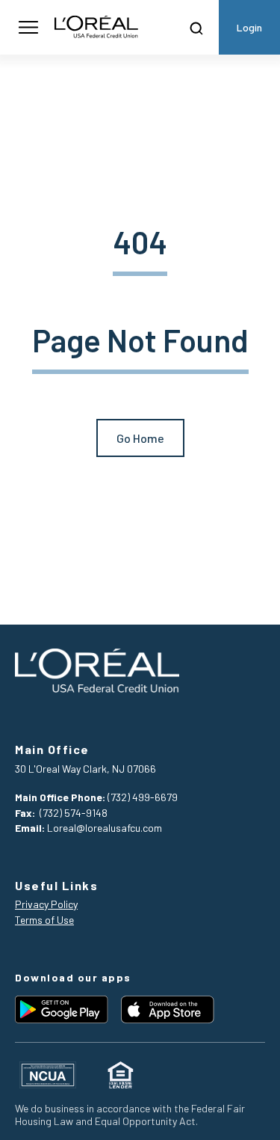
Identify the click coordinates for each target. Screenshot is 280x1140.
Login (249, 27)
